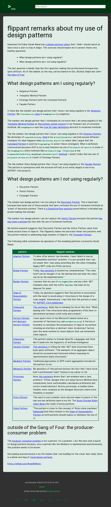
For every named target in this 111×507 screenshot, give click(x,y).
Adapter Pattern (21, 256)
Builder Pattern (21, 281)
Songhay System (53, 491)
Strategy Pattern (92, 134)
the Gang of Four (15, 75)
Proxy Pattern (20, 397)
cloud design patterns (41, 457)
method (63, 154)
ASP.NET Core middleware (50, 302)
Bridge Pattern (20, 270)
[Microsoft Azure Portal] (17, 501)
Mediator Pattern (22, 361)
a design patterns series (57, 44)
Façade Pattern (93, 164)
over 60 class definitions (56, 127)
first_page (3, 2)
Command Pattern (16, 144)
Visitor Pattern (68, 218)
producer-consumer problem (26, 441)
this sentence (47, 270)
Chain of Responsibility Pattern (20, 296)
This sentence (40, 307)
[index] (42, 487)
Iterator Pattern (21, 347)
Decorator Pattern (70, 202)
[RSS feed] (66, 501)
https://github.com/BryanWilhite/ (24, 463)
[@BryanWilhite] (33, 501)
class (37, 114)
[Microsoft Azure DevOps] (25, 501)
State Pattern (20, 408)
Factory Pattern (21, 318)
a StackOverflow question (59, 208)
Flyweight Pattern (82, 234)
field (45, 137)
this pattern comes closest (52, 124)
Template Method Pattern (21, 124)
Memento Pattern (22, 369)
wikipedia (38, 411)
